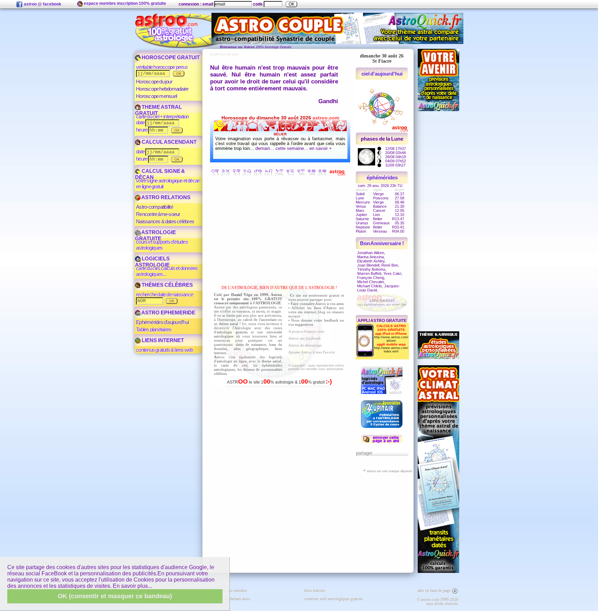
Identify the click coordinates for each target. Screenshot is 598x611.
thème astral (228, 324)
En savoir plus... (132, 586)
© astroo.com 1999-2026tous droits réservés (437, 601)
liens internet (314, 590)
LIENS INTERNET (162, 340)
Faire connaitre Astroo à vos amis (317, 304)
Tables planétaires (153, 329)
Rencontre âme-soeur (158, 214)
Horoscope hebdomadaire (162, 89)
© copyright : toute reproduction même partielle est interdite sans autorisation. (316, 367)
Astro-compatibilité (154, 207)
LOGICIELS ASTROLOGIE (152, 261)
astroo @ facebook (42, 4)
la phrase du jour (224, 54)
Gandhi (328, 101)
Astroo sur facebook (304, 338)
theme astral (271, 361)
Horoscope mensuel (156, 96)
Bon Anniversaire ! (382, 243)
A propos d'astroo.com (306, 331)
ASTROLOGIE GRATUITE (155, 235)
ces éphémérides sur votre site (381, 302)
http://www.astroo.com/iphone (391, 338)
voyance (243, 311)
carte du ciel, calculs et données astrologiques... (167, 271)
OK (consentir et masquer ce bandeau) (115, 596)
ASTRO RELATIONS (165, 197)
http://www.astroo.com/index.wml (391, 349)
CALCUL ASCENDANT (169, 142)
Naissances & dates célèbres (165, 221)
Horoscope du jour (154, 81)
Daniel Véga (241, 295)
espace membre (234, 590)
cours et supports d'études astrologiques (162, 245)
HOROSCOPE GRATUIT (170, 57)
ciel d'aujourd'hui (382, 74)
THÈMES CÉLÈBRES (167, 285)
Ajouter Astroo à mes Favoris (311, 352)
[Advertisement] (281, 230)
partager (364, 453)
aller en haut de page (434, 590)
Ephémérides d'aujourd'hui (162, 322)
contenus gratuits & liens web (164, 350)
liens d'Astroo (325, 308)
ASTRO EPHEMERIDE (168, 312)
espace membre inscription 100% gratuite (124, 3)
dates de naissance (251, 344)
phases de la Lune (382, 139)
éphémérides (382, 177)
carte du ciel (234, 365)
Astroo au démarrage (305, 345)
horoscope (227, 319)
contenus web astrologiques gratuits (333, 598)
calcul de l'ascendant (259, 319)
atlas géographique (251, 349)
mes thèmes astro (236, 598)
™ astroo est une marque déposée (388, 471)
